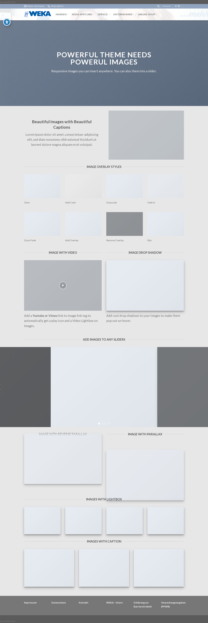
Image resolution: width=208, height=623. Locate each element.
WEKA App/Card (82, 14)
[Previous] (8, 387)
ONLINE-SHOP (146, 14)
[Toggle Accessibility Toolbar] (7, 22)
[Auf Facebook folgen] (176, 6)
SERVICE (103, 14)
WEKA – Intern (114, 602)
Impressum (30, 602)
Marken (61, 14)
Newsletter (167, 6)
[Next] (200, 387)
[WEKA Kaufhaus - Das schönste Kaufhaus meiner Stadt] (37, 14)
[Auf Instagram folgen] (179, 6)
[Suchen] (158, 6)
